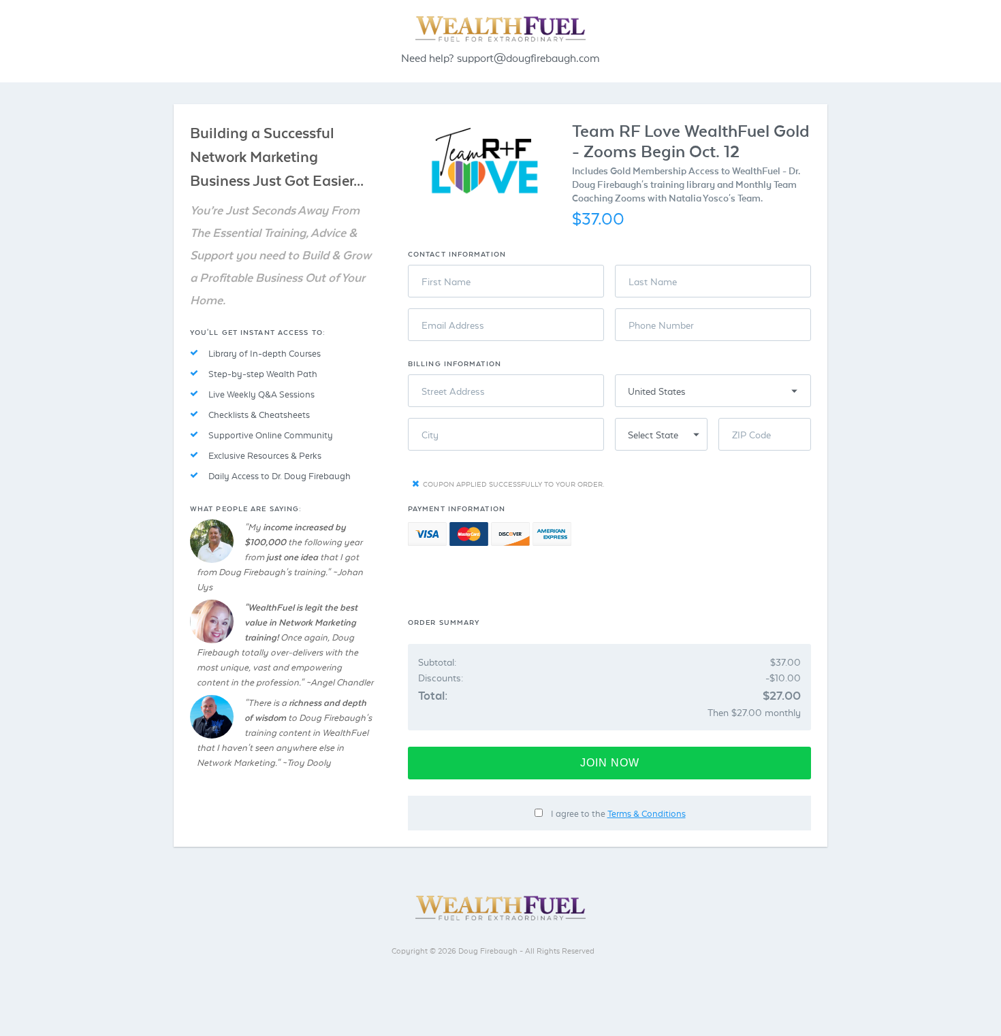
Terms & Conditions (646, 813)
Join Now (609, 762)
